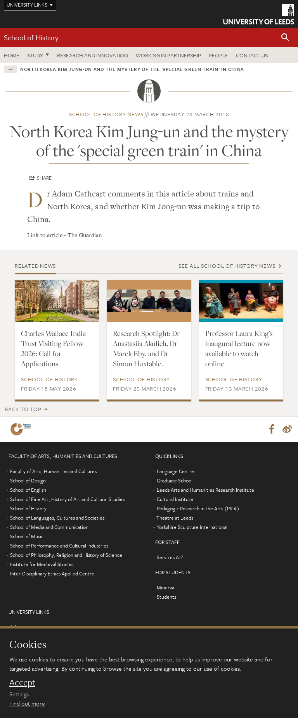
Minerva (165, 587)
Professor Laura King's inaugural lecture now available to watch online (238, 348)
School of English (28, 490)
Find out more (27, 703)
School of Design (28, 480)
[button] (285, 38)
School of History (31, 37)
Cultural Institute (175, 499)
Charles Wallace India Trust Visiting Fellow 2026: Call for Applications (53, 348)
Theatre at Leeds (174, 518)
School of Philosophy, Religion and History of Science (66, 555)
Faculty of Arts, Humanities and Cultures (53, 471)
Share (44, 178)
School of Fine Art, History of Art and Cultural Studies (67, 499)
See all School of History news (226, 266)
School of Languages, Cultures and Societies (57, 518)
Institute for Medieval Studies (41, 564)
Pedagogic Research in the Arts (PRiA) (198, 508)
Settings (19, 694)
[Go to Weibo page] (287, 429)
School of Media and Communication (49, 527)
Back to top (23, 409)
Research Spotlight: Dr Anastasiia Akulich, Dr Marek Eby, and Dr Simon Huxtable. (146, 348)
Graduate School (174, 480)
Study (35, 55)
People (218, 55)
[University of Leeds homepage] (258, 14)
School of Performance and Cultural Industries (59, 545)
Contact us (252, 55)
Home (11, 55)
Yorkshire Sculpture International (192, 527)
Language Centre (175, 471)
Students (166, 597)
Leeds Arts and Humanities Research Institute (205, 490)
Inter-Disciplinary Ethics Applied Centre (52, 573)
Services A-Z (170, 557)
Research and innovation (92, 55)
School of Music (26, 536)
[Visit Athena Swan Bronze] (22, 429)
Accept (22, 682)
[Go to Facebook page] (271, 429)
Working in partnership (168, 55)
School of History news (106, 114)
